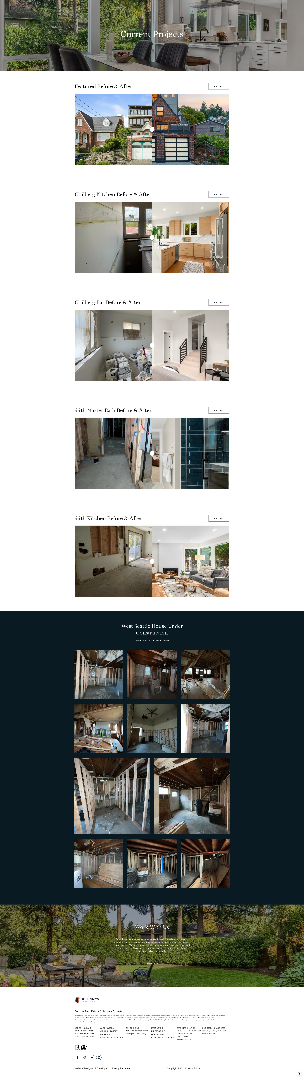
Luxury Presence (121, 1068)
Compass (128, 1015)
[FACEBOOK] (77, 1057)
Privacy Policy (192, 1068)
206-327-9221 (182, 1036)
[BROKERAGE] (99, 1057)
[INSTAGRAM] (84, 1057)
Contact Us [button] (152, 964)
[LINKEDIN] (91, 1057)
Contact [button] (219, 86)
